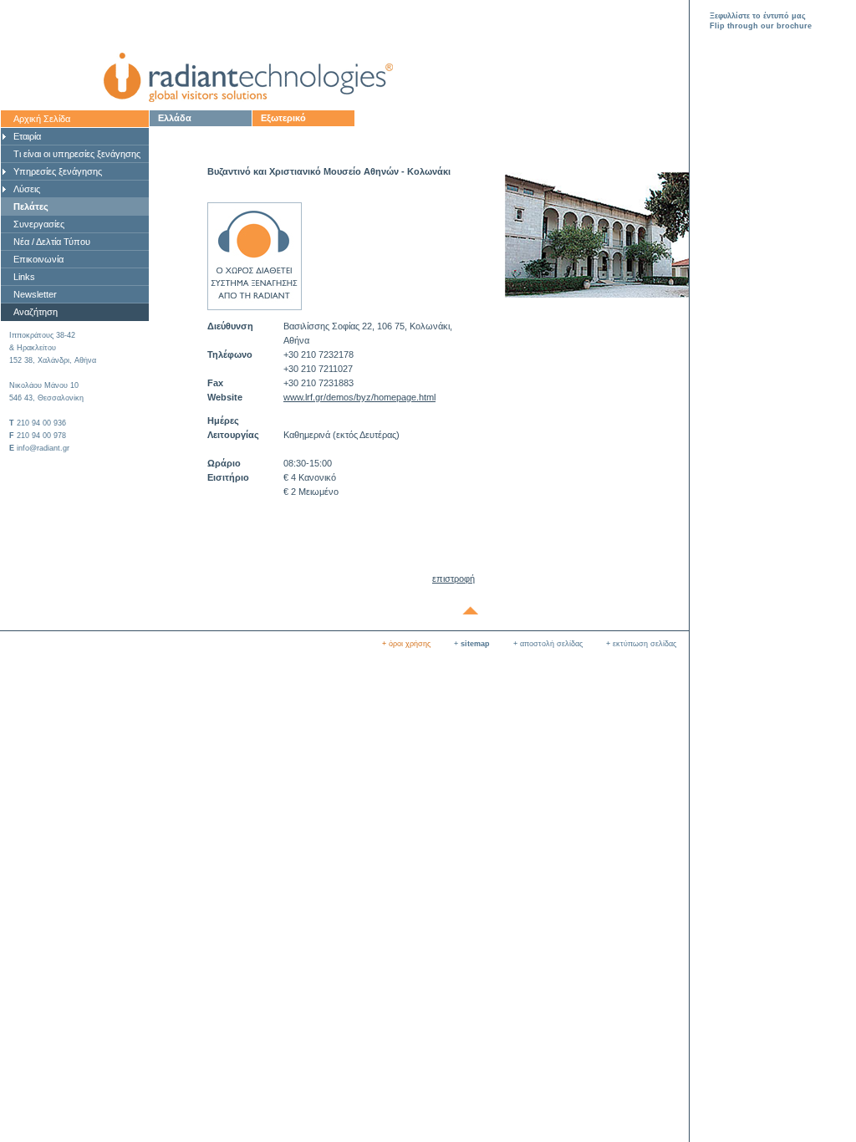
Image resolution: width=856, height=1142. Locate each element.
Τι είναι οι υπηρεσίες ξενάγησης (76, 154)
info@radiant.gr (43, 448)
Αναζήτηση (35, 312)
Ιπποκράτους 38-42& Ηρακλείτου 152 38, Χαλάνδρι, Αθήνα (52, 348)
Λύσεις (26, 189)
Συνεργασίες (38, 224)
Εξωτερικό (283, 118)
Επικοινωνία (38, 259)
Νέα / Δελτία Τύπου (51, 242)
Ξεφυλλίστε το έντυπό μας (758, 16)
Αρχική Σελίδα (41, 119)
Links (24, 277)
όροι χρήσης (410, 644)
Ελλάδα (174, 118)
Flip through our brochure (761, 26)
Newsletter (35, 294)
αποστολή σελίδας (551, 644)
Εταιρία (27, 136)
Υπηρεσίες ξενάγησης (57, 171)
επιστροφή (453, 579)
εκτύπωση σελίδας (644, 644)
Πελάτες (30, 206)
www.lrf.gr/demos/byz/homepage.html (359, 397)
